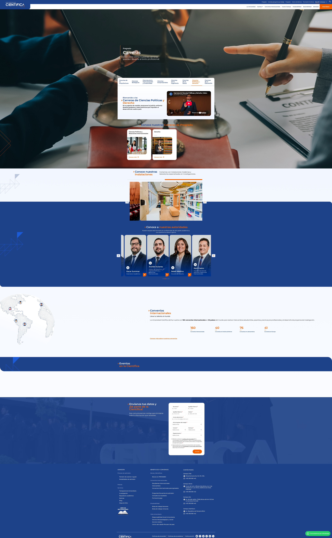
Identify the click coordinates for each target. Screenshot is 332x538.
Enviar (197, 451)
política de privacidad (188, 439)
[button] (330, 2)
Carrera (175, 427)
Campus (190, 427)
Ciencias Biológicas (135, 81)
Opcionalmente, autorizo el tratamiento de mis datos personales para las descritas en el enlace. (187, 446)
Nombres (176, 406)
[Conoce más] (138, 157)
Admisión (316, 6)
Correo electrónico (178, 417)
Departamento (177, 433)
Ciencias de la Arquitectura (123, 81)
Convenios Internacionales (272, 6)
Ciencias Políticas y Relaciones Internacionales (138, 132)
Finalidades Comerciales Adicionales (192, 446)
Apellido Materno (178, 411)
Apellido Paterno (193, 406)
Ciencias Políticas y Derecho (195, 81)
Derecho (157, 132)
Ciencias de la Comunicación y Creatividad (148, 81)
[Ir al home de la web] (15, 4)
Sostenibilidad (307, 6)
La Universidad (251, 6)
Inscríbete (325, 6)
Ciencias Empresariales (162, 81)
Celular (190, 411)
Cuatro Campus (286, 6)
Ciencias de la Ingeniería (175, 81)
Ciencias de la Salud (185, 81)
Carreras (259, 6)
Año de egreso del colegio (180, 422)
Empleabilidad (297, 6)
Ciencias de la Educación (208, 81)
